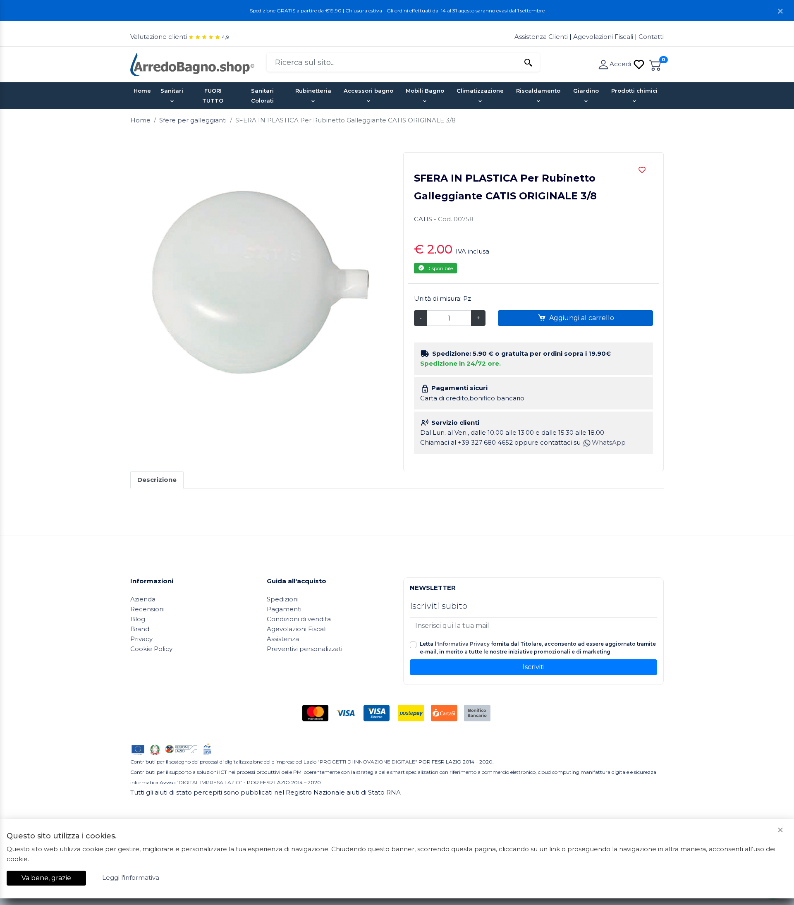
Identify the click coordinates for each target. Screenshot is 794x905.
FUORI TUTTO (212, 95)
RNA (393, 792)
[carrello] (655, 64)
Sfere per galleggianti (193, 120)
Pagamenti (284, 609)
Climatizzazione (480, 90)
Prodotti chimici (634, 90)
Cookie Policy (151, 649)
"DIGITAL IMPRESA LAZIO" (209, 782)
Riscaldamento (538, 90)
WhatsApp (609, 442)
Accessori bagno (368, 90)
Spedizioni (283, 599)
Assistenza (283, 639)
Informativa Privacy (464, 644)
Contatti (651, 37)
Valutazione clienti (158, 37)
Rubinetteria (313, 90)
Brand (139, 629)
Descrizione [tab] (157, 480)
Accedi (621, 64)
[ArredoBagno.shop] (192, 64)
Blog (137, 619)
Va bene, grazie (46, 878)
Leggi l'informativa (130, 877)
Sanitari (171, 90)
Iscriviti (534, 667)
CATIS (423, 219)
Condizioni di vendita (299, 619)
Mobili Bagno (425, 90)
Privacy (141, 639)
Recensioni (147, 609)
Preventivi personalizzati (304, 649)
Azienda (142, 599)
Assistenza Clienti (541, 37)
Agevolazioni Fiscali (603, 37)
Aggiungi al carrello (581, 318)
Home (142, 90)
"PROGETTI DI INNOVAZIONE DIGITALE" (367, 762)
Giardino (586, 90)
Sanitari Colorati (262, 95)
